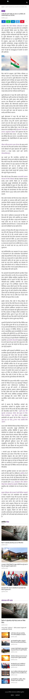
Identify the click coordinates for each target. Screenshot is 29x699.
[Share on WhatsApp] (8, 21)
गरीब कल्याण (9, 145)
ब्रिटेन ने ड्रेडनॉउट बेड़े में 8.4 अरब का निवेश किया (12, 542)
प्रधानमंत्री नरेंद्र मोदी (12, 340)
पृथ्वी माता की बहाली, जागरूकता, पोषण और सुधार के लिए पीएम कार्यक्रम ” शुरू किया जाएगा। (14, 413)
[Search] (27, 2)
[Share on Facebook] (3, 21)
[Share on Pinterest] (22, 21)
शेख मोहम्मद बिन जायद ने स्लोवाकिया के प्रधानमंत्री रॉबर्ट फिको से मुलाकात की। (18, 664)
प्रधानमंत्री (21, 177)
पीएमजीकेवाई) (5, 153)
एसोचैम (22, 473)
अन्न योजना (16, 145)
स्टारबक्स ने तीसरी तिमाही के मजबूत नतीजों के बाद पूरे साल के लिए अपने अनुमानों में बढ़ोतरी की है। (14, 565)
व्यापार (3, 11)
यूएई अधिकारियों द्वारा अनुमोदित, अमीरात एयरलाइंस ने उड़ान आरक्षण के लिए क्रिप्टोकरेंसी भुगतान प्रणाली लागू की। (18, 680)
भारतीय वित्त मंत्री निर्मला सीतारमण (12, 26)
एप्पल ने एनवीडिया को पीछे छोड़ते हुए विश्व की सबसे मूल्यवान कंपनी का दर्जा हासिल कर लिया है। (19, 673)
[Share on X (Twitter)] (17, 21)
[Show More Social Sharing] (26, 21)
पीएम (3, 145)
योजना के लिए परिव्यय (8, 179)
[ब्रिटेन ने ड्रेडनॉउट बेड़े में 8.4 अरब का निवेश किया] (14, 533)
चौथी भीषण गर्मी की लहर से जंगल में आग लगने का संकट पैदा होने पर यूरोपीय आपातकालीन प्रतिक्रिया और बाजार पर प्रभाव (19, 657)
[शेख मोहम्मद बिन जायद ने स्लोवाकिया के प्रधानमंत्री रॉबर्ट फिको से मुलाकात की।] (14, 578)
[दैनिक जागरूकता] (14, 2)
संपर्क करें (18, 695)
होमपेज (12, 695)
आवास (26, 177)
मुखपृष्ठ (3, 7)
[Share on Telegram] (13, 21)
